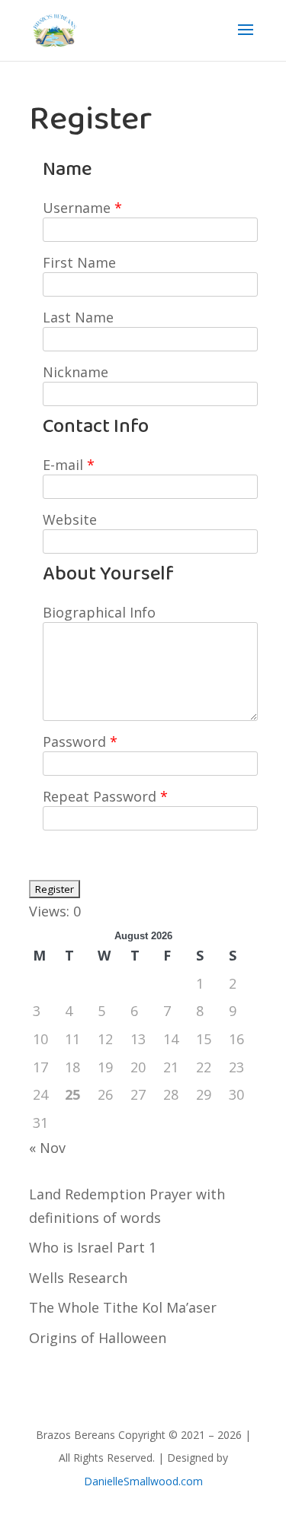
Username (82, 207)
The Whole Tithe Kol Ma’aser (123, 1307)
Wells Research (78, 1278)
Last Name (78, 317)
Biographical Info (99, 612)
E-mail (69, 465)
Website (70, 519)
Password (80, 741)
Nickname (75, 372)
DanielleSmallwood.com (143, 1481)
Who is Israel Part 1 (92, 1247)
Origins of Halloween (97, 1338)
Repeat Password (105, 796)
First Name (79, 262)
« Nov (47, 1147)
